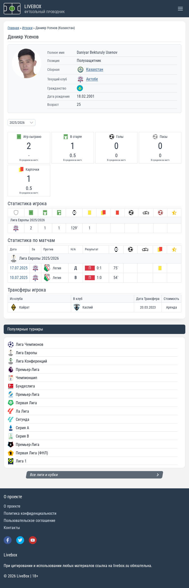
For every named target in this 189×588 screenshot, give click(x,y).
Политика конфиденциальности (30, 513)
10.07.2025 (19, 277)
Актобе (92, 79)
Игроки (27, 28)
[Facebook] (8, 540)
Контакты (12, 527)
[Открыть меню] (180, 8)
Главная (13, 28)
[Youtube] (33, 540)
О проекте (12, 506)
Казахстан (94, 69)
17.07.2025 (19, 268)
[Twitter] (20, 540)
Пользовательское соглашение (29, 520)
